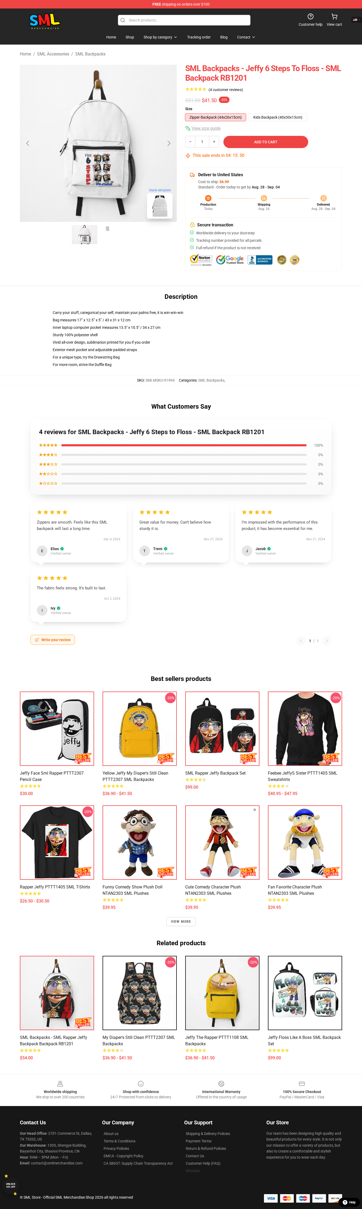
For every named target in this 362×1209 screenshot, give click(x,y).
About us (111, 1134)
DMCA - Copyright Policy (123, 1156)
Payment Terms (198, 1141)
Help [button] (352, 1202)
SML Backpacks (90, 54)
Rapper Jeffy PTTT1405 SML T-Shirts (55, 887)
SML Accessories (53, 54)
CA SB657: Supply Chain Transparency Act (138, 1163)
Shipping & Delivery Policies (208, 1134)
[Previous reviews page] (301, 641)
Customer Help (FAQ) (203, 1163)
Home (25, 54)
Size (188, 109)
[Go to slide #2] (112, 234)
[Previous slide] (28, 143)
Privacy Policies (116, 1148)
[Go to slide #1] (84, 234)
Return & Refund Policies (206, 1148)
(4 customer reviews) (226, 90)
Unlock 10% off (10, 1185)
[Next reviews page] (327, 641)
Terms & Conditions (119, 1141)
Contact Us (195, 1156)
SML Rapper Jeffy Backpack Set (215, 773)
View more (181, 921)
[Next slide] (168, 143)
